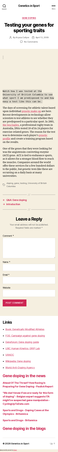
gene (16, 183)
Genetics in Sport (29, 5)
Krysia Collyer (22, 37)
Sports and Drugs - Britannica (20, 420)
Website (6, 288)
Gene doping (29, 18)
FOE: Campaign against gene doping (25, 335)
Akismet (15, 450)
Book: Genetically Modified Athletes (24, 329)
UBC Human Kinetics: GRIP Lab (22, 348)
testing (23, 183)
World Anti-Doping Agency (20, 367)
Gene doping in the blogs (24, 428)
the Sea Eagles (11, 125)
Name (6, 262)
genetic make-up (31, 111)
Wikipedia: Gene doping (18, 361)
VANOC (9, 354)
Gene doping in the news (24, 375)
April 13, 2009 (42, 37)
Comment (8, 236)
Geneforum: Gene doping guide (22, 342)
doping (9, 183)
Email (6, 275)
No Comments (31, 41)
